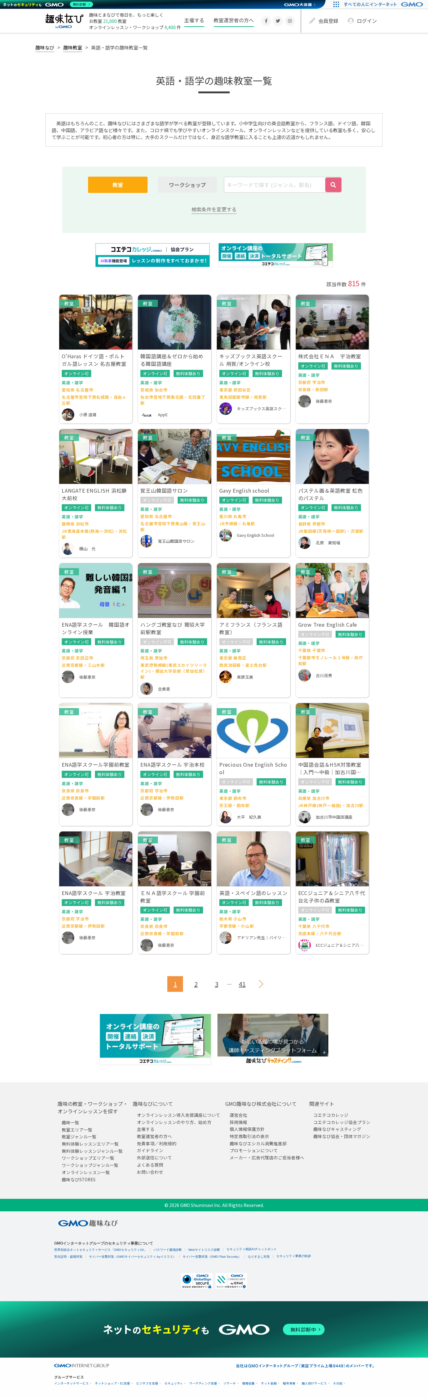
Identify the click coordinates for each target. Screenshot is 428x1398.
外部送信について (154, 1157)
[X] (278, 21)
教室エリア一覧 (77, 1129)
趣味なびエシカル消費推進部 (258, 1143)
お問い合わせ (150, 1171)
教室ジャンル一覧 (79, 1136)
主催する (194, 20)
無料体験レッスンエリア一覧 (90, 1144)
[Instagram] (290, 21)
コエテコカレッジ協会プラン (341, 1122)
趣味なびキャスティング (337, 1129)
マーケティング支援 (203, 1383)
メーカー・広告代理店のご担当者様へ (267, 1157)
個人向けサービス (314, 1383)
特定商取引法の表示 (249, 1136)
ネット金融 (269, 1383)
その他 (337, 1383)
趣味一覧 (70, 1122)
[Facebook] (266, 21)
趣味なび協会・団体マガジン (341, 1136)
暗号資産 (289, 1383)
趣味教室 (72, 47)
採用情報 (238, 1122)
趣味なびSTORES (79, 1179)
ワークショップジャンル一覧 (90, 1165)
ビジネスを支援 (147, 1383)
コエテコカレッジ (330, 1115)
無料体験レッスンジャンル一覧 (92, 1151)
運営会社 (238, 1115)
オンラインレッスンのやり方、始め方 (174, 1122)
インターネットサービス (71, 1383)
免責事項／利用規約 (156, 1143)
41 (242, 983)
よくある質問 (150, 1165)
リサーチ (229, 1383)
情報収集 (248, 1383)
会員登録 (328, 20)
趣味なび (44, 47)
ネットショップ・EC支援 (112, 1383)
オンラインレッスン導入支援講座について (178, 1115)
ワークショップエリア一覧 (88, 1158)
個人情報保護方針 (247, 1129)
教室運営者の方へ (234, 20)
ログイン (367, 20)
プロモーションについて (254, 1150)
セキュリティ (173, 1383)
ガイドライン (150, 1150)
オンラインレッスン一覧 (86, 1172)
